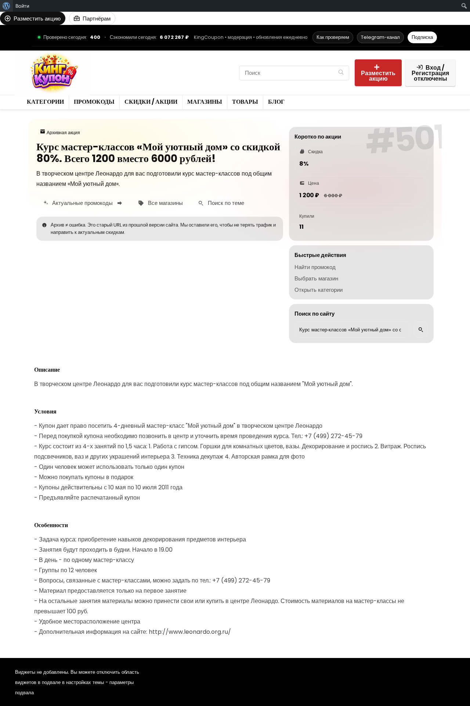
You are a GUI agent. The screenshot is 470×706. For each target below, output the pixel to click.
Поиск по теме (226, 203)
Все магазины (165, 203)
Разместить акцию (378, 76)
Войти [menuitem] (22, 6)
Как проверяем (333, 37)
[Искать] (420, 329)
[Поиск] (341, 73)
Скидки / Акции (195, 66)
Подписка (422, 37)
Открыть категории (318, 290)
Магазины (113, 79)
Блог (168, 79)
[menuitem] (6, 6)
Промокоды (150, 66)
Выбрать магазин (316, 278)
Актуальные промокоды (82, 203)
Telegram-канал (380, 37)
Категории (113, 66)
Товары (144, 79)
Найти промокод (315, 267)
